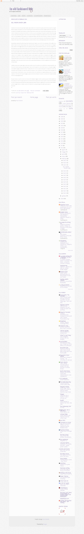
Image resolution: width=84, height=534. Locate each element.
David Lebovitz (64, 362)
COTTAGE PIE (67, 56)
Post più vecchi (51, 97)
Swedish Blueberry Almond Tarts (64, 332)
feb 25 (65, 163)
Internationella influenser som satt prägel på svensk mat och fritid (65, 308)
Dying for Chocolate (65, 312)
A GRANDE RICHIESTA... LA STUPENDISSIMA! (68, 85)
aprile (63, 154)
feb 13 (65, 189)
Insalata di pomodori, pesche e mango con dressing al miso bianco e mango (66, 226)
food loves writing (64, 468)
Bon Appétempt (64, 439)
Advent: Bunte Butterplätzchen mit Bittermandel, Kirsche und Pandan (65, 275)
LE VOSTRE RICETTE (38, 16)
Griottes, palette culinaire (64, 279)
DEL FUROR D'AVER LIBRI (18, 23)
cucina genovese (62, 105)
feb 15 (65, 186)
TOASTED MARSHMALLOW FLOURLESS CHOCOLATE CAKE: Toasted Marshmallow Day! (66, 316)
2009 (62, 199)
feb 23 (65, 171)
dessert (69, 105)
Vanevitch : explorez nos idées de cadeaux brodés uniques (66, 268)
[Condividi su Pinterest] (48, 90)
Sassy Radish (63, 458)
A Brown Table (63, 414)
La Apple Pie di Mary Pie (65, 223)
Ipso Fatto (62, 420)
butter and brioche (65, 449)
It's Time (62, 407)
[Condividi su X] (45, 90)
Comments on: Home (65, 422)
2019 (62, 128)
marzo (64, 156)
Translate (70, 37)
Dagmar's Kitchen (64, 305)
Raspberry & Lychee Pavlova (65, 465)
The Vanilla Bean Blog (65, 382)
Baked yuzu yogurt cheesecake (64, 485)
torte (71, 108)
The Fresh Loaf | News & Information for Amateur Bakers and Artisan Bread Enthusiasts (66, 494)
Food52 (62, 400)
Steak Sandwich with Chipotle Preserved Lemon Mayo (65, 417)
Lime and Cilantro (64, 443)
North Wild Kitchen (65, 371)
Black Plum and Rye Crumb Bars (65, 450)
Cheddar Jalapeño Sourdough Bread (64, 323)
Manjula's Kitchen (64, 387)
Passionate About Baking (64, 355)
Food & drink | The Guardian (64, 295)
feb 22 (65, 173)
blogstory (61, 101)
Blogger (45, 524)
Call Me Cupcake (64, 331)
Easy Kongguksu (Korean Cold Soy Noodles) (64, 338)
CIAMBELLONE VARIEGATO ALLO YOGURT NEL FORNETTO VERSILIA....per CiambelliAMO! (66, 244)
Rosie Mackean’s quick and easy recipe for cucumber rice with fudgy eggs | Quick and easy (65, 299)
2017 (62, 132)
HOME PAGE (13, 16)
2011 (62, 146)
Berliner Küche (64, 272)
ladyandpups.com (64, 498)
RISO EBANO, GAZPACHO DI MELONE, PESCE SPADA (65, 236)
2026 (62, 117)
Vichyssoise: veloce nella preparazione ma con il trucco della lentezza (66, 207)
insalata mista (64, 212)
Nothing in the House (65, 473)
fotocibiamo (63, 241)
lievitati (67, 107)
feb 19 (65, 180)
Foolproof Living (64, 326)
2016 (62, 134)
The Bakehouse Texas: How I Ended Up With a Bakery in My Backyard (66, 344)
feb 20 (65, 178)
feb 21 (65, 175)
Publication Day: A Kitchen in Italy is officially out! (64, 397)
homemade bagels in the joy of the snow (65, 469)
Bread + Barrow (64, 476)
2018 (62, 130)
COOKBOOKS (29, 16)
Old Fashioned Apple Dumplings (65, 478)
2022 (62, 121)
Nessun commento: (36, 91)
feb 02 (65, 193)
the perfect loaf (64, 348)
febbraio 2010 (30, 93)
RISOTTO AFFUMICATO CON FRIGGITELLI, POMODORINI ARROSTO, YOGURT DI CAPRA (65, 216)
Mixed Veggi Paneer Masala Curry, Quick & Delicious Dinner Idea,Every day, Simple (65, 390)
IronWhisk (62, 463)
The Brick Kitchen (64, 430)
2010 (62, 148)
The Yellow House (64, 454)
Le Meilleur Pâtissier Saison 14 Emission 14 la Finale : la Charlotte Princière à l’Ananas (66, 261)
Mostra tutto (70, 250)
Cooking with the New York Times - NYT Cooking (65, 502)
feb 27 (65, 160)
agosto (64, 150)
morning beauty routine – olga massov (66, 460)
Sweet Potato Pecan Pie (66, 474)
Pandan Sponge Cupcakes (64, 489)
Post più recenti (16, 97)
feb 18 (65, 182)
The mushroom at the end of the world (65, 455)
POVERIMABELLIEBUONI (65, 232)
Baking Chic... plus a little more (65, 410)
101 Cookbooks (64, 378)
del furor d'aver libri (21, 93)
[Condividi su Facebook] (47, 90)
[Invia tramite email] (43, 90)
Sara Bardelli (46, 519)
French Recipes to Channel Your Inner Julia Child (66, 403)
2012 (62, 143)
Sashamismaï (63, 265)
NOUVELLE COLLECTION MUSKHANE (66, 282)
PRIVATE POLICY (47, 16)
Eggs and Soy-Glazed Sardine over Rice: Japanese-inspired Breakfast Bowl (65, 426)
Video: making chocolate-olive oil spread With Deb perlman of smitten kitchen (65, 366)
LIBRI (19, 16)
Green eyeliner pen (64, 412)
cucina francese (67, 103)
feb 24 (65, 165)
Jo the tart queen (64, 483)
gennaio (64, 196)
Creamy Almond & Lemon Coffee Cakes (65, 383)
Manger (62, 394)
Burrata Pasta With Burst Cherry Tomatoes (65, 327)
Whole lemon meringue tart (66, 431)
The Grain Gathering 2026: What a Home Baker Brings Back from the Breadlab (66, 351)
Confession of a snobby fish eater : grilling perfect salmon (65, 445)
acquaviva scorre (64, 205)
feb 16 (65, 184)
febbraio (64, 159)
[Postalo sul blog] (44, 90)
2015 (62, 137)
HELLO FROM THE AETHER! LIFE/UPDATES (65, 436)
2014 (62, 139)
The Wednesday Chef (65, 406)
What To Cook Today (65, 335)
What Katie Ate (64, 481)
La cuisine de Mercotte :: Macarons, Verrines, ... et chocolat (66, 257)
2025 (62, 119)
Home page (34, 97)
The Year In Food (64, 435)
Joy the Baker (63, 341)
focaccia (61, 107)
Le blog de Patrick (64, 285)
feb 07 (65, 191)
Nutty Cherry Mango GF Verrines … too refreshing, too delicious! (66, 359)
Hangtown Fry (63, 440)
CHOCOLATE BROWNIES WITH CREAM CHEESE (67, 72)
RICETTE (23, 16)
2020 (62, 126)
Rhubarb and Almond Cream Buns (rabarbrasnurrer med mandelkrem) (65, 374)
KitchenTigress (64, 488)
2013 (62, 141)
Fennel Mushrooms (64, 380)
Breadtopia (63, 321)
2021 (62, 123)
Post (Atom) (19, 101)
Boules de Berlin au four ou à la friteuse (66, 286)
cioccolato (69, 101)
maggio (64, 152)
